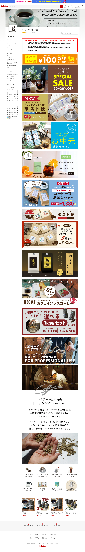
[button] (81, 4)
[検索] (61, 6)
